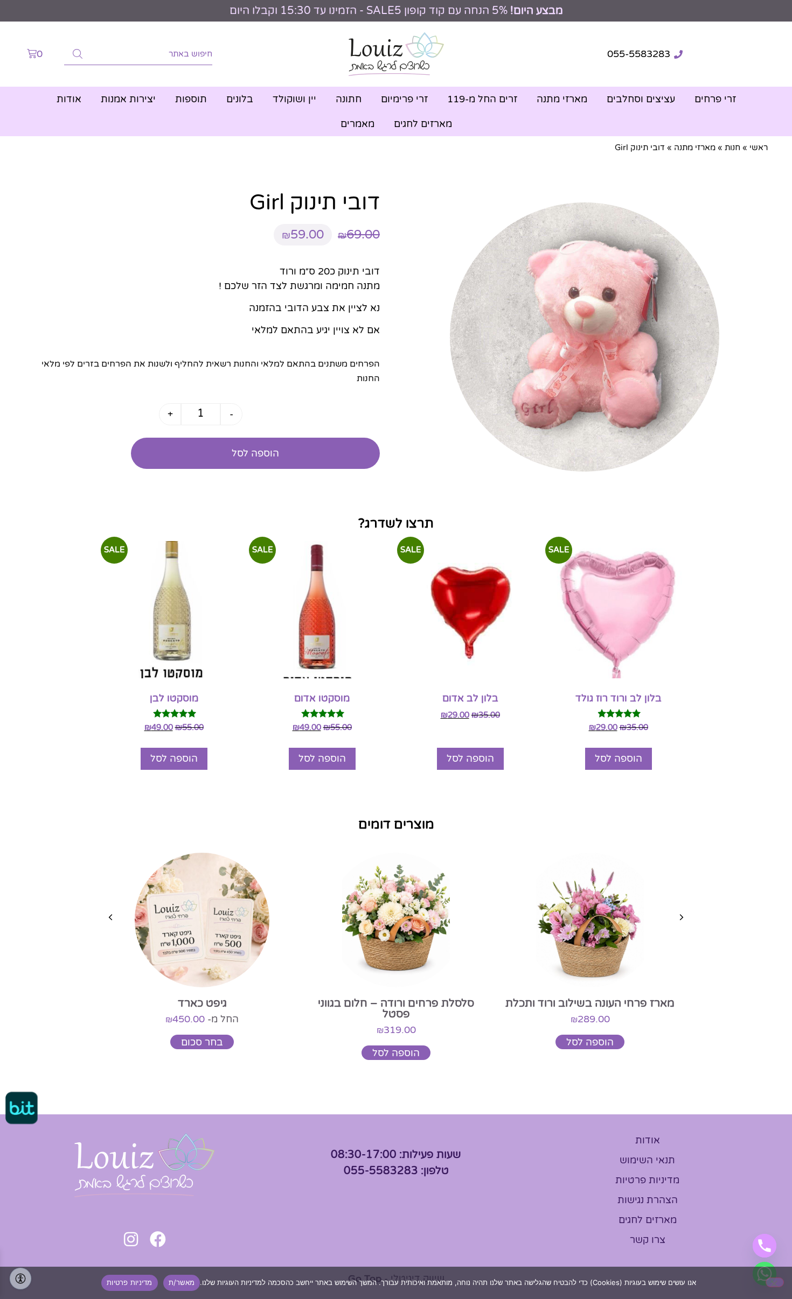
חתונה (349, 99)
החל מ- (202, 1019)
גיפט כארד (202, 1003)
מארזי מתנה (562, 99)
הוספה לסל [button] (618, 758)
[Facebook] (158, 1239)
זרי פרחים (715, 99)
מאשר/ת (182, 1282)
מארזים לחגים (423, 124)
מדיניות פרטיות (129, 1282)
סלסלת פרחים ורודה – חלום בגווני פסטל (396, 1009)
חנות (732, 147)
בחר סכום (202, 1042)
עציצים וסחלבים (641, 99)
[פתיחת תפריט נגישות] (20, 1278)
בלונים (239, 99)
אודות (69, 99)
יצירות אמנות (128, 99)
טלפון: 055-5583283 (396, 1170)
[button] (681, 917)
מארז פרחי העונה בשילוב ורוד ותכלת (590, 1003)
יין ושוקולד (294, 99)
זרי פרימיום (404, 99)
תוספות (191, 99)
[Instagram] (131, 1239)
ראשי (758, 147)
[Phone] (764, 1246)
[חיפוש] (77, 54)
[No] (775, 1282)
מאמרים (357, 124)
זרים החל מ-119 (482, 99)
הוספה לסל (255, 453)
